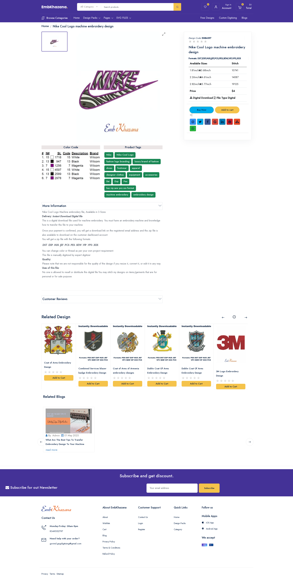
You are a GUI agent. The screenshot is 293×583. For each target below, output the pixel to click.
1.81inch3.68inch (200, 70)
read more (51, 450)
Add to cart (227, 110)
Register (141, 529)
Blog (105, 535)
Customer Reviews (54, 299)
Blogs (244, 18)
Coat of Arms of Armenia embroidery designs (126, 370)
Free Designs (207, 18)
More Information (54, 206)
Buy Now (201, 110)
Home (176, 517)
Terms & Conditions (111, 547)
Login (140, 523)
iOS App (209, 522)
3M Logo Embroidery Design (227, 373)
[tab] (54, 41)
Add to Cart (58, 378)
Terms (52, 573)
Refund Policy (109, 553)
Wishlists (106, 523)
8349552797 (56, 531)
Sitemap (60, 573)
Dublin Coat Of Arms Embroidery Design (158, 370)
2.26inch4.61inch (200, 77)
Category (178, 529)
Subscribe (209, 488)
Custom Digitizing (228, 18)
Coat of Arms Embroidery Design (57, 365)
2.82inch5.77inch (200, 84)
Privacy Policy (109, 541)
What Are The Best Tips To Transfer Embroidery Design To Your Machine (65, 442)
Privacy (45, 573)
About (105, 517)
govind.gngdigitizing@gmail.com (65, 543)
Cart (104, 529)
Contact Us (143, 517)
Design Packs (180, 523)
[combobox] (89, 6)
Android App (211, 528)
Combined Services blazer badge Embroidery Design (92, 370)
